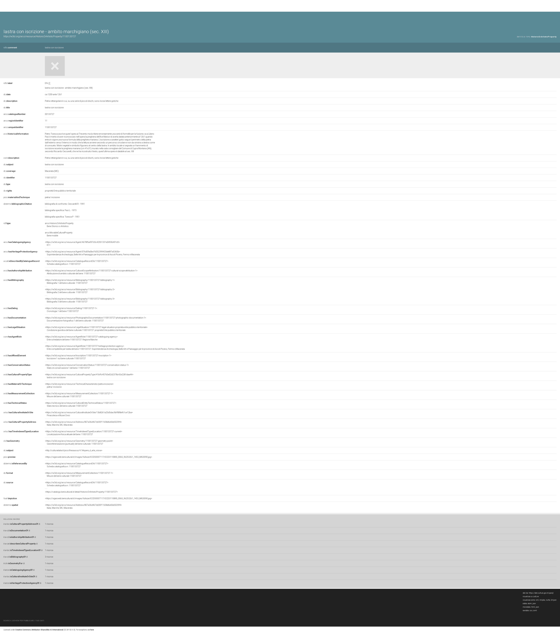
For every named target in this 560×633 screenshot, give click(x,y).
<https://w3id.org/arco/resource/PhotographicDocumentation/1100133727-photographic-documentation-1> (95, 319)
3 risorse (49, 557)
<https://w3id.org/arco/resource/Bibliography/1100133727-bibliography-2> (80, 291)
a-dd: (15, 355)
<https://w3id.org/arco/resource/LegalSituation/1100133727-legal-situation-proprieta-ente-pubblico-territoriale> (96, 328)
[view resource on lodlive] (555, 19)
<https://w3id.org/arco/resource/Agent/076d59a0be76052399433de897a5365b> (92, 253)
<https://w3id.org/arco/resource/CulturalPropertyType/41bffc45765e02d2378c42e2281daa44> (89, 376)
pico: (17, 197)
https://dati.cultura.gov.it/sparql (541, 593)
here (92, 630)
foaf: (10, 498)
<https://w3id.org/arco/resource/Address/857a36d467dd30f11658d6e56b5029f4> (83, 423)
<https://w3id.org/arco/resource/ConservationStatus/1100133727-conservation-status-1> (87, 366)
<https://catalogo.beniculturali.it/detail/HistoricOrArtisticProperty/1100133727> (81, 492)
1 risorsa (49, 524)
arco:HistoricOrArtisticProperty (59, 224)
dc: (7, 94)
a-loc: (18, 412)
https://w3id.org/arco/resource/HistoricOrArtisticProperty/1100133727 (40, 36)
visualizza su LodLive (531, 596)
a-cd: (16, 134)
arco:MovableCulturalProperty (58, 234)
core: (11, 158)
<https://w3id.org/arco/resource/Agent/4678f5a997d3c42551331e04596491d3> (82, 243)
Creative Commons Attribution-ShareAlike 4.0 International (39, 630)
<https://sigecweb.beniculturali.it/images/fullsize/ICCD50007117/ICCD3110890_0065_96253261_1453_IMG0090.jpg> (98, 457)
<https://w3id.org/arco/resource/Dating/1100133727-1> (71, 309)
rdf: (7, 223)
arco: (15, 114)
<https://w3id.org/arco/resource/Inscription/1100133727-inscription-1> (78, 357)
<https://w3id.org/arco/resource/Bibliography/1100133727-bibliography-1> (80, 281)
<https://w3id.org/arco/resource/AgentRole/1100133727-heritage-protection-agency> (115, 347)
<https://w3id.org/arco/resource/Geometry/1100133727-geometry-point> (79, 442)
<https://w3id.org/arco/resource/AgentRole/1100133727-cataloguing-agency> (81, 338)
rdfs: (10, 47)
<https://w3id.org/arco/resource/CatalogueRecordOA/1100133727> (76, 262)
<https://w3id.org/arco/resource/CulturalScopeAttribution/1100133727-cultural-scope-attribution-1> (91, 272)
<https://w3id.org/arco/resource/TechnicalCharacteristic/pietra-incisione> (79, 385)
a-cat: (22, 261)
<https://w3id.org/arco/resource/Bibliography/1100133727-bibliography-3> (80, 300)
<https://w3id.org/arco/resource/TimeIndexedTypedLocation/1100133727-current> (83, 433)
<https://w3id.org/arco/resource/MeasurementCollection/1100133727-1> (79, 395)
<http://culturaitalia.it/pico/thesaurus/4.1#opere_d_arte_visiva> (73, 450)
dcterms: (18, 204)
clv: (12, 441)
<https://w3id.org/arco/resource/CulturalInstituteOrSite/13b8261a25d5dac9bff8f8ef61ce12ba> (89, 414)
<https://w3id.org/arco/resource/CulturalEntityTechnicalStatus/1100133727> (80, 404)
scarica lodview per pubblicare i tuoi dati (24, 621)
